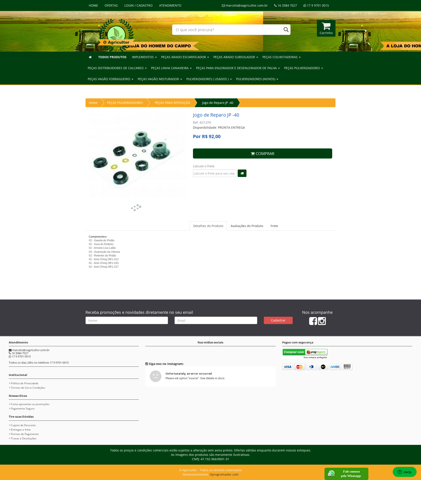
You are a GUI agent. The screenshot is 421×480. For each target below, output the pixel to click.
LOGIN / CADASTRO (138, 5)
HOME (93, 5)
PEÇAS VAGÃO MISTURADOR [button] (159, 79)
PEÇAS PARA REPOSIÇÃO (172, 103)
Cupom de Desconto (23, 425)
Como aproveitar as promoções (30, 404)
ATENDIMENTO (170, 5)
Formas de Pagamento (25, 434)
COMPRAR (264, 153)
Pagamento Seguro (22, 408)
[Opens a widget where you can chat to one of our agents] (404, 472)
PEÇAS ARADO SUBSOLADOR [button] (234, 57)
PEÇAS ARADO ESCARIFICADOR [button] (184, 57)
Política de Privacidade (24, 383)
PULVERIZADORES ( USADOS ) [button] (208, 79)
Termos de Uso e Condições (28, 388)
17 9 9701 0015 (317, 5)
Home (93, 103)
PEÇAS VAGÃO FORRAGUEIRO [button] (109, 79)
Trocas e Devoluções (23, 438)
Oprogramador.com (224, 474)
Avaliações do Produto (247, 226)
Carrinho (326, 33)
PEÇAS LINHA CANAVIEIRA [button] (170, 68)
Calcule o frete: (204, 166)
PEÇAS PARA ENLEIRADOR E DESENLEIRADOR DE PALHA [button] (237, 68)
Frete (274, 226)
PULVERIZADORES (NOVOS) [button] (256, 79)
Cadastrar (278, 320)
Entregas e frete (21, 429)
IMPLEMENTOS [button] (143, 57)
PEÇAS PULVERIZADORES (125, 103)
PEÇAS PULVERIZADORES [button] (302, 68)
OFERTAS (111, 5)
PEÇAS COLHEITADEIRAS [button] (280, 57)
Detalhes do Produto (208, 226)
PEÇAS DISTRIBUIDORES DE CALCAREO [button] (116, 68)
